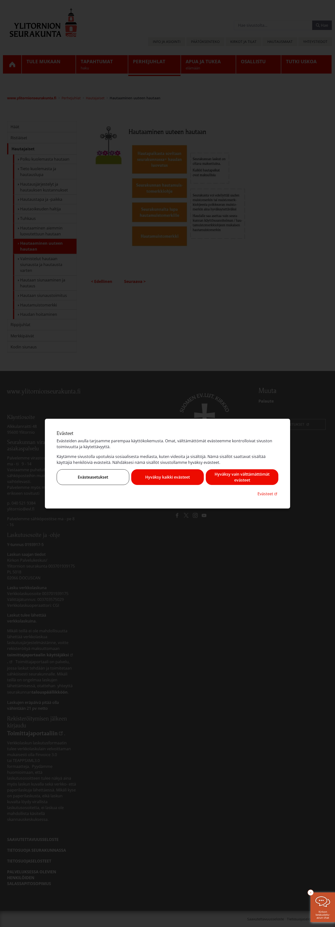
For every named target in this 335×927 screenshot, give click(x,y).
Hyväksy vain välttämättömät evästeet (242, 477)
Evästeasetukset (93, 477)
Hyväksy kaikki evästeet (167, 477)
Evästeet (268, 493)
